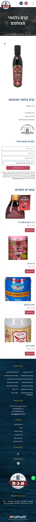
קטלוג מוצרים (20, 34)
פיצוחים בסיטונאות (27, 375)
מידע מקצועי (18, 435)
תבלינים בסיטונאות (12, 386)
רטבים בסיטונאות (12, 379)
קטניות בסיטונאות (27, 382)
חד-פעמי (15, 389)
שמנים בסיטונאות (12, 382)
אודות (21, 428)
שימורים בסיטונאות (27, 389)
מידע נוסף (29, 230)
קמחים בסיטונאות (27, 386)
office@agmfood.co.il (18, 178)
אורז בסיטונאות (28, 372)
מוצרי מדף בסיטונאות (11, 375)
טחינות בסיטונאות (12, 372)
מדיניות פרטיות (18, 441)
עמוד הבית (28, 34)
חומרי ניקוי (14, 393)
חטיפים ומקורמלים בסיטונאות (27, 394)
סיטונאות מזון (18, 424)
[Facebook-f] (18, 454)
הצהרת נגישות (18, 438)
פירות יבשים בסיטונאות (25, 379)
